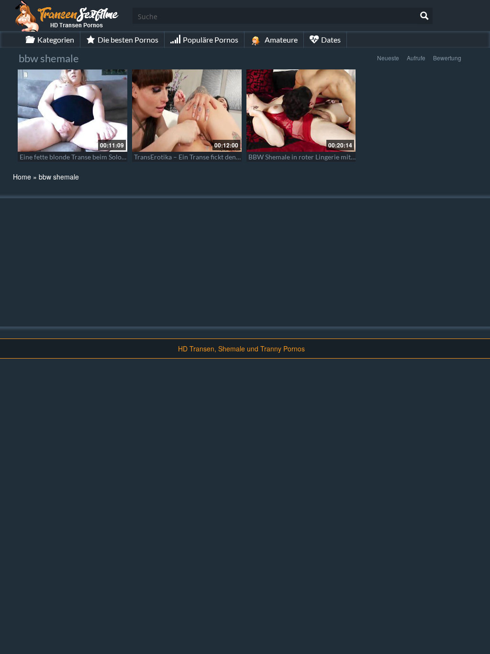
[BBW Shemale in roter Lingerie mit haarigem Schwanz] (301, 110)
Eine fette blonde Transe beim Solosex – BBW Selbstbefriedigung (115, 157)
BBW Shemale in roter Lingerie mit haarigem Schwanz (327, 157)
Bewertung (447, 58)
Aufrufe (416, 58)
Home (22, 176)
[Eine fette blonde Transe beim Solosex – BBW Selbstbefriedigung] (72, 110)
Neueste (388, 58)
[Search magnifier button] (424, 16)
